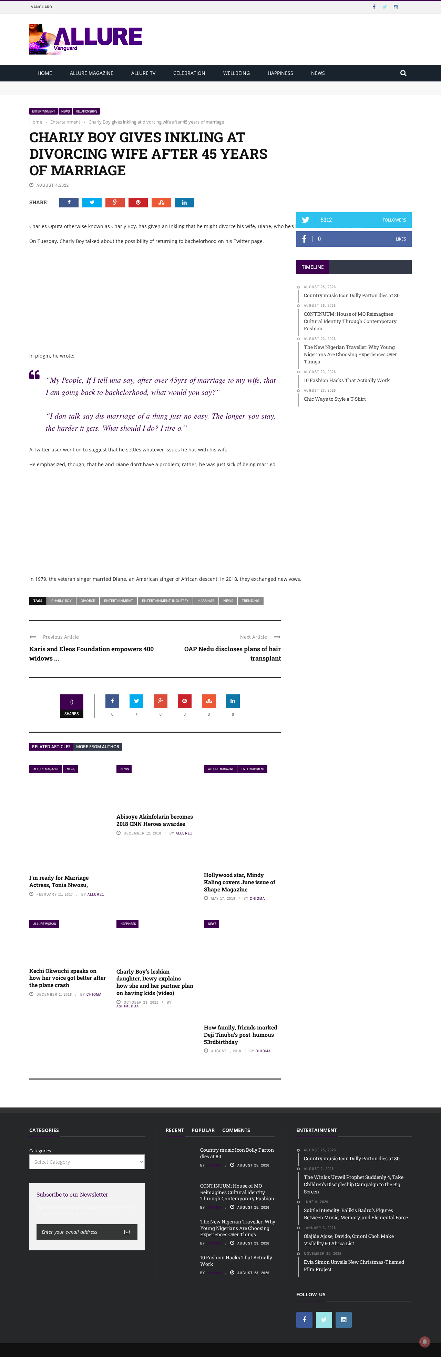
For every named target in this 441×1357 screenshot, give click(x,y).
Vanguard (41, 6)
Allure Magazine (91, 73)
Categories (40, 1151)
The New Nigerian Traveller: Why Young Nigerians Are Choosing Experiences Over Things (237, 1227)
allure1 (96, 894)
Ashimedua (127, 1006)
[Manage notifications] (424, 1341)
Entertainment (43, 111)
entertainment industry (165, 600)
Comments (236, 1130)
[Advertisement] (354, 151)
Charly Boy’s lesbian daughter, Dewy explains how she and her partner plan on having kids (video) (154, 982)
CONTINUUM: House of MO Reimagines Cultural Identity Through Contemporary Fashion (124, 91)
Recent (175, 1130)
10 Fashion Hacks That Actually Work (236, 1260)
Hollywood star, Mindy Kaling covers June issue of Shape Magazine (239, 882)
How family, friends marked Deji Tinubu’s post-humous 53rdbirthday (240, 1034)
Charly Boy (61, 600)
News (318, 73)
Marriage (205, 600)
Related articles (51, 747)
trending (250, 600)
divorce (88, 600)
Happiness (280, 73)
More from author (97, 747)
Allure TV (143, 73)
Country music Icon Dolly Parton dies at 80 (74, 84)
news (228, 600)
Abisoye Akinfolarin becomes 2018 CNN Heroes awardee (154, 820)
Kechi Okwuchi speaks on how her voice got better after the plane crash (67, 978)
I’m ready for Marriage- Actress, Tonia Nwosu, (60, 881)
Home (45, 73)
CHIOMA (257, 898)
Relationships (86, 111)
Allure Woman (44, 923)
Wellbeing (236, 73)
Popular (203, 1130)
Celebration (189, 73)
